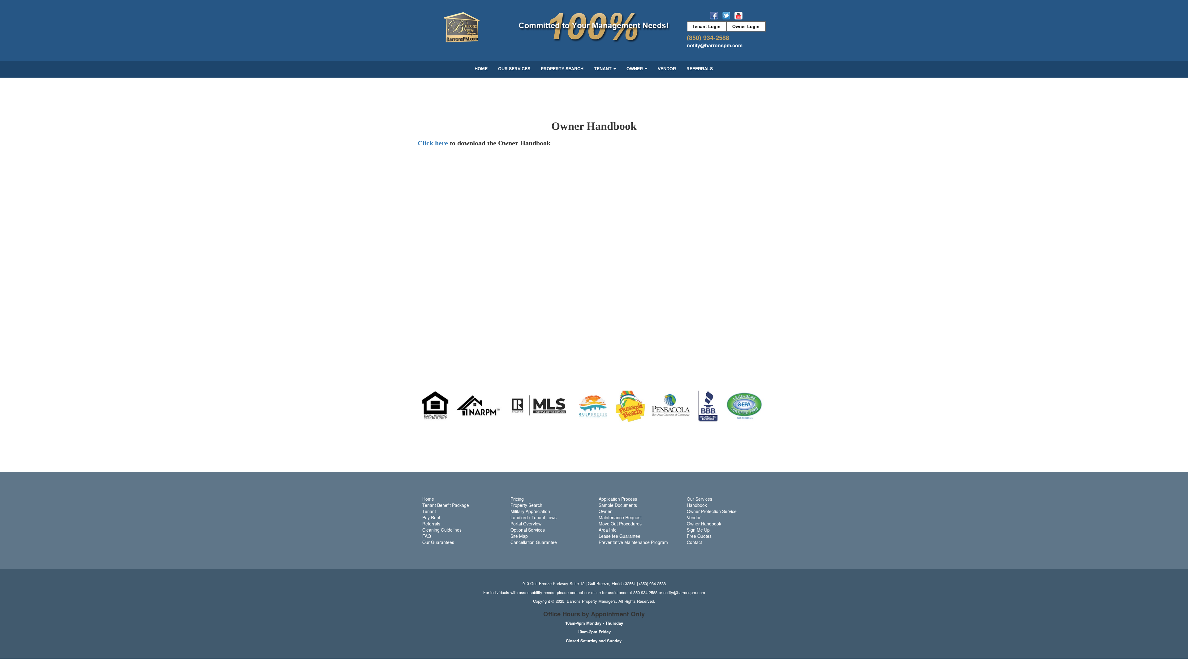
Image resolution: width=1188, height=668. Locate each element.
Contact (694, 542)
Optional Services (527, 530)
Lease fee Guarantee (619, 536)
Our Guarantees (438, 542)
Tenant (429, 511)
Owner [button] (635, 68)
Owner (605, 511)
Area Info (608, 530)
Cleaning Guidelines (442, 530)
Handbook (697, 505)
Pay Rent (431, 517)
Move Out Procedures (620, 523)
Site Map (519, 536)
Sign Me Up (698, 530)
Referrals (700, 68)
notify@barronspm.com (714, 45)
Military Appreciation (530, 511)
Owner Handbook (704, 523)
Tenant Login (706, 26)
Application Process (618, 499)
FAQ (426, 536)
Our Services (514, 68)
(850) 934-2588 (708, 37)
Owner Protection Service (712, 511)
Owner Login (746, 26)
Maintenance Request (620, 517)
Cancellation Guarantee (533, 542)
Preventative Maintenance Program (633, 542)
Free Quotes (699, 536)
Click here (433, 143)
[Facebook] (714, 15)
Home (481, 68)
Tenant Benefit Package (445, 505)
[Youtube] (738, 15)
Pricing (517, 499)
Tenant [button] (603, 68)
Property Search (562, 68)
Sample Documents (618, 505)
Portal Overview (525, 523)
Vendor (667, 68)
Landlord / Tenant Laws (533, 517)
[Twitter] (726, 15)
